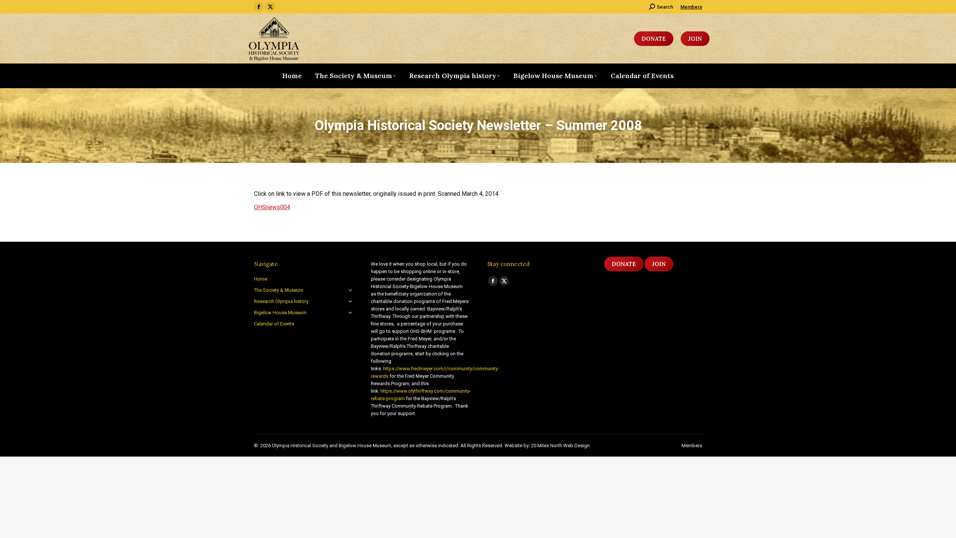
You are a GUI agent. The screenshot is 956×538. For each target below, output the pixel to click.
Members (691, 7)
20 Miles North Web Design (560, 445)
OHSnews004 (272, 207)
